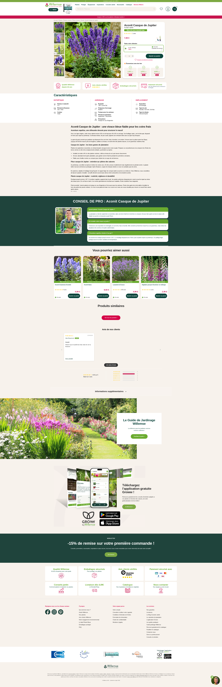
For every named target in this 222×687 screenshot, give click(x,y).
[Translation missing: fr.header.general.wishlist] (161, 9)
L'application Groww (152, 619)
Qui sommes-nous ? (85, 610)
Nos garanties (150, 610)
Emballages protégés (85, 624)
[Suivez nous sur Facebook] (47, 612)
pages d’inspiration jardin (142, 675)
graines (101, 673)
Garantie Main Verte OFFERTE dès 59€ (111, 1)
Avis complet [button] (69, 358)
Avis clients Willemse (85, 617)
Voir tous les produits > (111, 317)
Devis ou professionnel (153, 634)
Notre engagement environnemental (89, 619)
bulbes (104, 673)
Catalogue (129, 4)
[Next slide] (160, 350)
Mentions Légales (118, 622)
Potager (83, 4)
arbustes (108, 673)
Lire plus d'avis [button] (111, 365)
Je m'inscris (111, 554)
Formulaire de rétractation (120, 617)
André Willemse (83, 612)
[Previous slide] (61, 350)
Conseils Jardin (110, 4)
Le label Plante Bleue (85, 622)
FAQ (80, 627)
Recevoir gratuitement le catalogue (156, 627)
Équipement (91, 4)
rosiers (113, 673)
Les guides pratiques (152, 622)
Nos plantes (82, 615)
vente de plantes (72, 673)
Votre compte (116, 610)
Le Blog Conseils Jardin (153, 615)
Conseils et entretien (152, 637)
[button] (128, 33)
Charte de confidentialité (119, 619)
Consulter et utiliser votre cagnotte (122, 612)
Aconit (78, 139)
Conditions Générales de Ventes (122, 615)
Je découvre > (129, 506)
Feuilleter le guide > (139, 436)
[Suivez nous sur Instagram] (54, 612)
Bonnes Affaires (138, 4)
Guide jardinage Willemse (154, 624)
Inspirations (100, 4)
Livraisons (149, 612)
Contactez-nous (151, 632)
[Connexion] (168, 9)
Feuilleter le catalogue (153, 629)
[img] (69, 335)
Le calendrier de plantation (154, 617)
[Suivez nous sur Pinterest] (60, 612)
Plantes (77, 4)
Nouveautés (120, 4)
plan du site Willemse (131, 676)
